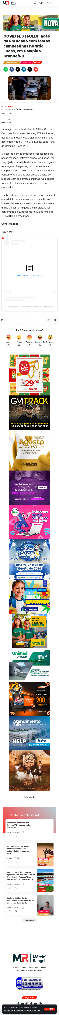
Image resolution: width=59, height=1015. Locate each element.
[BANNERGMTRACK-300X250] (29, 412)
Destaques (26, 63)
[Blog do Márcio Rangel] (9, 3)
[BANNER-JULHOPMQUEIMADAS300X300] (29, 770)
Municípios (43, 862)
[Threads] (40, 1003)
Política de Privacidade (14, 1011)
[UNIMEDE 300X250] (29, 664)
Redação (9, 106)
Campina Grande (12, 63)
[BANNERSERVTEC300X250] (29, 698)
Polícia (37, 63)
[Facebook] (18, 1004)
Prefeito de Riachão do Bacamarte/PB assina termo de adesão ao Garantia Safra (20, 900)
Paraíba (42, 865)
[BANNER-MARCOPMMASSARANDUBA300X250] (29, 596)
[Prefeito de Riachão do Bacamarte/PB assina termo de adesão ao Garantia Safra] (45, 905)
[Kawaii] (35, 1003)
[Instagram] (27, 1004)
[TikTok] (31, 1003)
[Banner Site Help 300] (29, 732)
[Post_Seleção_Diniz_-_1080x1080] (29, 374)
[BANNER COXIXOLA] (29, 558)
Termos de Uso (33, 1011)
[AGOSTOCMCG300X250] (29, 487)
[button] (49, 1009)
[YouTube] (22, 1004)
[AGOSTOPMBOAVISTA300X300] (29, 449)
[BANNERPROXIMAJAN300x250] (29, 521)
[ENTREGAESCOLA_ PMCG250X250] (29, 630)
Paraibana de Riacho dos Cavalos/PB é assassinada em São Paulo (20, 825)
